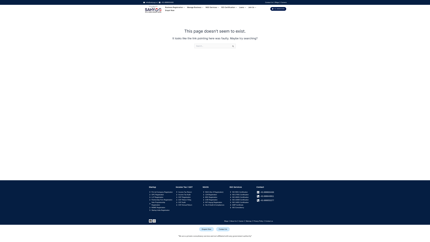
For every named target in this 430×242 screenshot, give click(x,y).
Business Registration (174, 7)
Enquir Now (169, 10)
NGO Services (211, 7)
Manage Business (194, 7)
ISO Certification (228, 7)
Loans (241, 7)
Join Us (251, 7)
